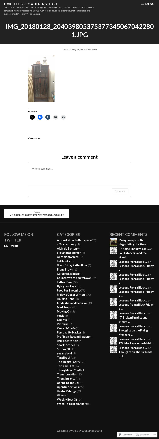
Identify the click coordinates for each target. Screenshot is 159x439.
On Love (62, 320)
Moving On (64, 311)
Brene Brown (65, 269)
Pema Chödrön (66, 328)
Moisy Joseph (127, 240)
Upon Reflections (68, 387)
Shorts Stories (66, 345)
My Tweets (11, 245)
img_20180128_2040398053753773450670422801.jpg (36, 213)
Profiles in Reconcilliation (73, 336)
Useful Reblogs (66, 391)
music (60, 315)
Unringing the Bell (68, 382)
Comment (120, 191)
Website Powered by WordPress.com (79, 431)
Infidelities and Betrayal (72, 303)
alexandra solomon (69, 252)
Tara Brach (63, 357)
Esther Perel (65, 282)
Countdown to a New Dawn (74, 278)
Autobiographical (68, 257)
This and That (65, 366)
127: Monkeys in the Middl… (136, 343)
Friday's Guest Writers (71, 294)
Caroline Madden (68, 273)
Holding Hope (65, 299)
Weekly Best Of (67, 399)
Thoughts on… (66, 378)
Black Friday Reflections (72, 265)
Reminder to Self (67, 340)
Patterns (62, 324)
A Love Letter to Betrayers (74, 240)
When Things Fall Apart (72, 403)
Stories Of (63, 349)
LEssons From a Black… (133, 347)
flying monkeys (66, 286)
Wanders (92, 49)
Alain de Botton (67, 248)
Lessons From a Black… (133, 261)
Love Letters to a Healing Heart (31, 4)
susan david (64, 353)
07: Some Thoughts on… (134, 249)
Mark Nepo (64, 307)
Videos (61, 395)
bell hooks (63, 261)
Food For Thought (68, 290)
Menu (149, 3)
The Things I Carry (68, 361)
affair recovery (66, 244)
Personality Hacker (69, 332)
